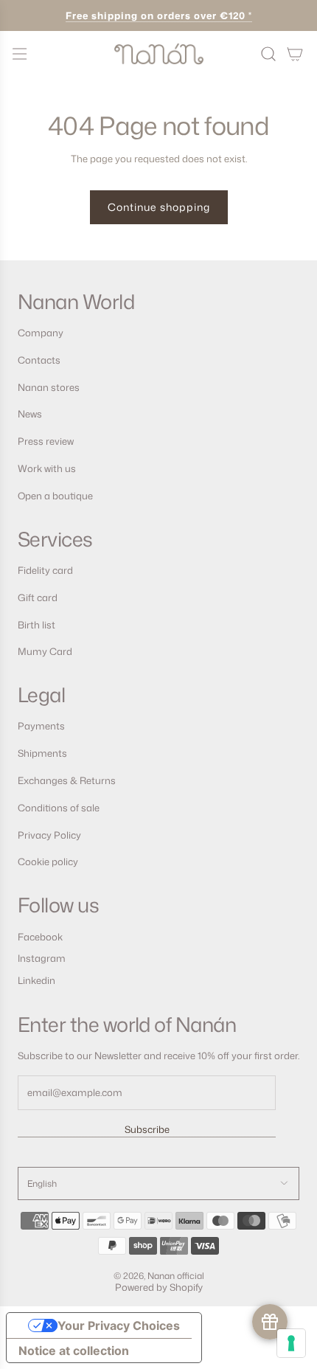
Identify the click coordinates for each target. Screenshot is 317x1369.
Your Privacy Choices (119, 1325)
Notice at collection (73, 1350)
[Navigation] (19, 54)
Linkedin (36, 980)
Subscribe (147, 1129)
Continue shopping (159, 207)
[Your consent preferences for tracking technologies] (291, 1343)
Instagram (42, 958)
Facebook (40, 936)
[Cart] (295, 54)
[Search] (268, 54)
